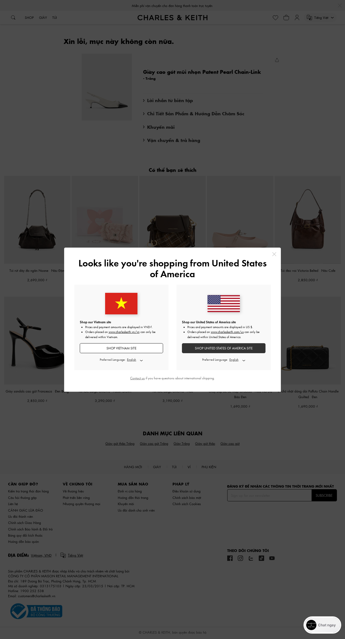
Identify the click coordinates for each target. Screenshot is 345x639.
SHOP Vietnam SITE (121, 348)
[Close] (274, 254)
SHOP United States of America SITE (224, 348)
